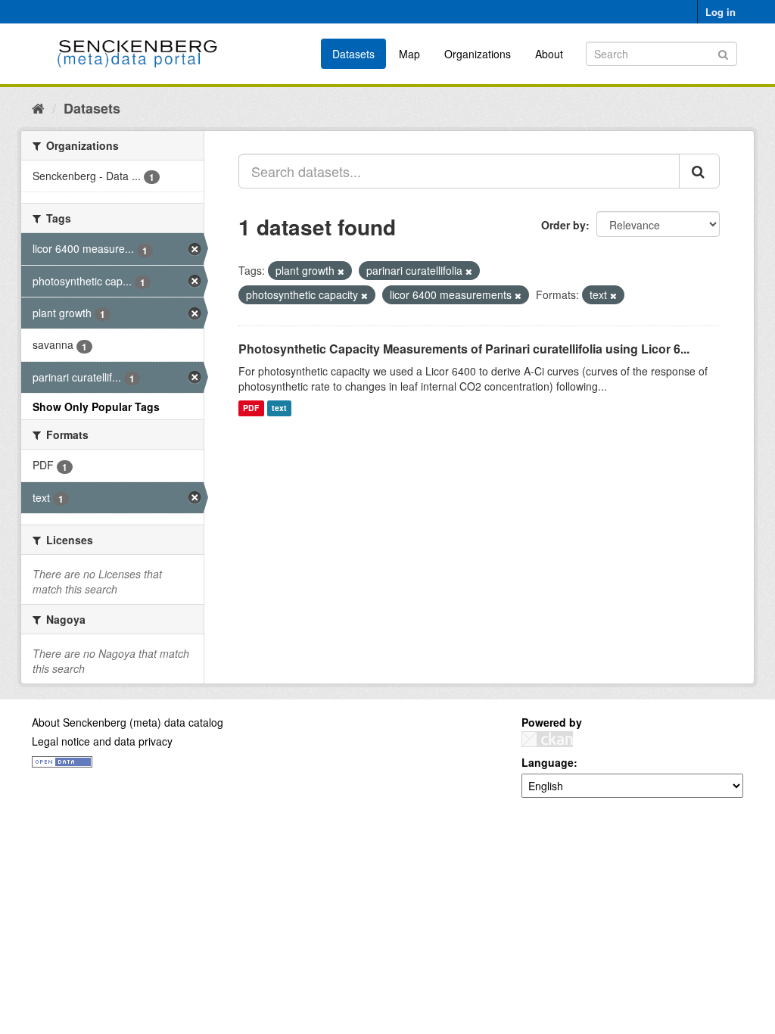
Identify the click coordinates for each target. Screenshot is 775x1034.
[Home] (38, 107)
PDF (251, 408)
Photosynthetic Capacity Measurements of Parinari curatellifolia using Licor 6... (463, 348)
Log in (720, 12)
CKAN (547, 739)
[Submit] (723, 52)
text (279, 408)
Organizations (477, 53)
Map (409, 53)
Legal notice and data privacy (102, 741)
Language (547, 762)
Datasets (353, 53)
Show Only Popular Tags (96, 406)
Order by (563, 224)
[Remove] (341, 271)
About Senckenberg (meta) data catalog (127, 722)
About (549, 53)
